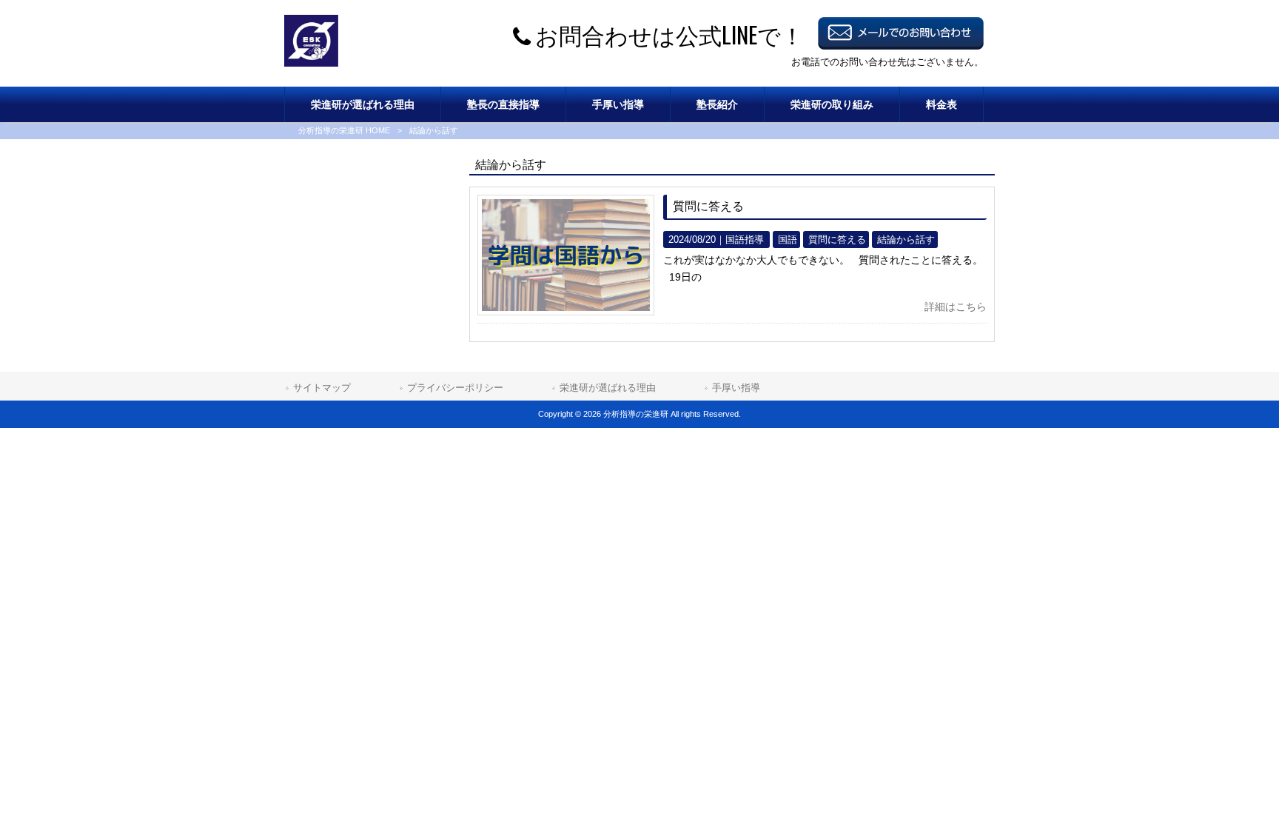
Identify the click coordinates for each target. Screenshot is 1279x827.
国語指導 (744, 239)
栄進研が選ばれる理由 (608, 387)
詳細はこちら (955, 306)
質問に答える (708, 206)
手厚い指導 (736, 387)
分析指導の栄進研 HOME (344, 130)
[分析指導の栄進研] (311, 63)
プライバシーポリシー (455, 387)
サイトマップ (322, 387)
